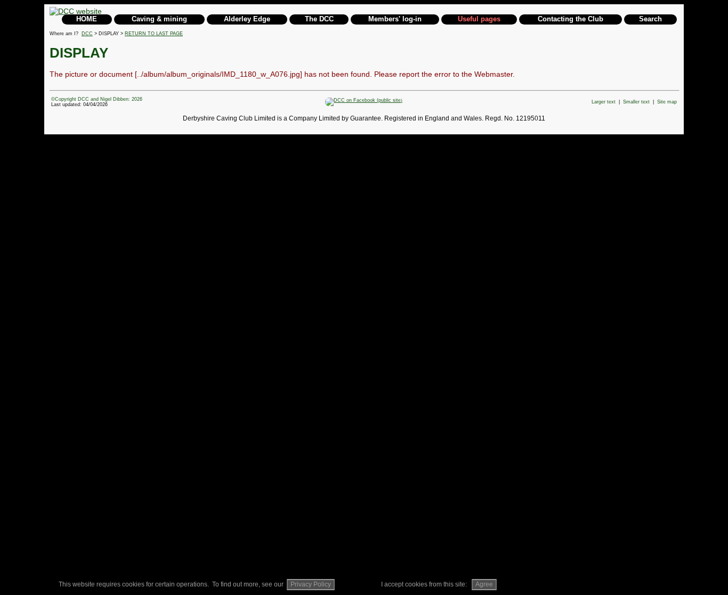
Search (650, 19)
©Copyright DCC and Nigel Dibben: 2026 (96, 99)
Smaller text (636, 101)
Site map (667, 101)
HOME (86, 19)
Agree (484, 584)
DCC (87, 33)
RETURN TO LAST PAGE (154, 33)
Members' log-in (395, 19)
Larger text (604, 101)
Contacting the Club (570, 19)
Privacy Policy (310, 584)
